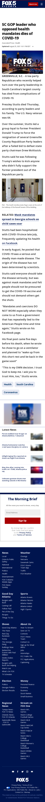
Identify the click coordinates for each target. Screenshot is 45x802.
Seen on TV (25, 630)
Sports (24, 593)
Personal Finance (27, 684)
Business (24, 690)
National (5, 564)
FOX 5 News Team (25, 637)
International (7, 567)
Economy (24, 687)
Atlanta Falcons (26, 600)
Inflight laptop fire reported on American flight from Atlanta (14, 457)
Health (17, 43)
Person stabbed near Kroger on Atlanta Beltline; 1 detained (14, 435)
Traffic (23, 570)
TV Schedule (7, 674)
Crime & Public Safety (8, 560)
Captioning (24, 662)
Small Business (26, 696)
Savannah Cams (27, 562)
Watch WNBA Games (26, 752)
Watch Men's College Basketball (25, 738)
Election (6, 680)
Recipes (5, 614)
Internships (24, 653)
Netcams (24, 559)
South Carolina (24, 384)
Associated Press (8, 43)
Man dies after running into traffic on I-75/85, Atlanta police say (14, 469)
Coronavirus (11, 392)
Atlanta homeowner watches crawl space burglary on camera (15, 446)
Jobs (22, 650)
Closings (23, 556)
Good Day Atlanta (7, 595)
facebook (18, 772)
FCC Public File (26, 656)
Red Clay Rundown (6, 634)
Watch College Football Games (26, 716)
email (32, 772)
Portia (4, 639)
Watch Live (33, 4)
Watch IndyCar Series (26, 731)
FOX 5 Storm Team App (25, 566)
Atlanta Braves (26, 597)
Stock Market (25, 693)
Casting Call (6, 605)
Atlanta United (26, 606)
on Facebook (9, 243)
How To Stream (26, 627)
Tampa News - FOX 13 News (8, 710)
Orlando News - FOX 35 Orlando (8, 716)
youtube (13, 772)
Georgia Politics (8, 687)
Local (4, 556)
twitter (22, 772)
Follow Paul (6, 608)
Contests (24, 633)
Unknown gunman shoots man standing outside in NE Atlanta (14, 479)
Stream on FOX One (26, 704)
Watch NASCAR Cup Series (26, 726)
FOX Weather (25, 573)
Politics (5, 570)
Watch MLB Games (25, 721)
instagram (27, 772)
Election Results (8, 690)
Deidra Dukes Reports (7, 659)
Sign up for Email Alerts (27, 646)
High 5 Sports (25, 609)
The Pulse (6, 630)
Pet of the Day (8, 611)
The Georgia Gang (7, 643)
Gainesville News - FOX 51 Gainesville (9, 722)
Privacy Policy (25, 532)
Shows (5, 624)
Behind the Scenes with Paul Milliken (9, 652)
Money (24, 680)
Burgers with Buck (7, 601)
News (5, 552)
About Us (25, 624)
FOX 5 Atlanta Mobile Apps (7, 580)
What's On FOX (8, 671)
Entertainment (8, 576)
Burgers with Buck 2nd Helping (9, 664)
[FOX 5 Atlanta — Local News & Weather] (9, 4)
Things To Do (7, 617)
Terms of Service (24, 535)
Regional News (7, 704)
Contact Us (25, 642)
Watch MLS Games (25, 757)
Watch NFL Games (25, 710)
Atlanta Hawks (26, 603)
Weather (25, 552)
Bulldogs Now (7, 647)
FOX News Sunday (6, 586)
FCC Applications (27, 659)
